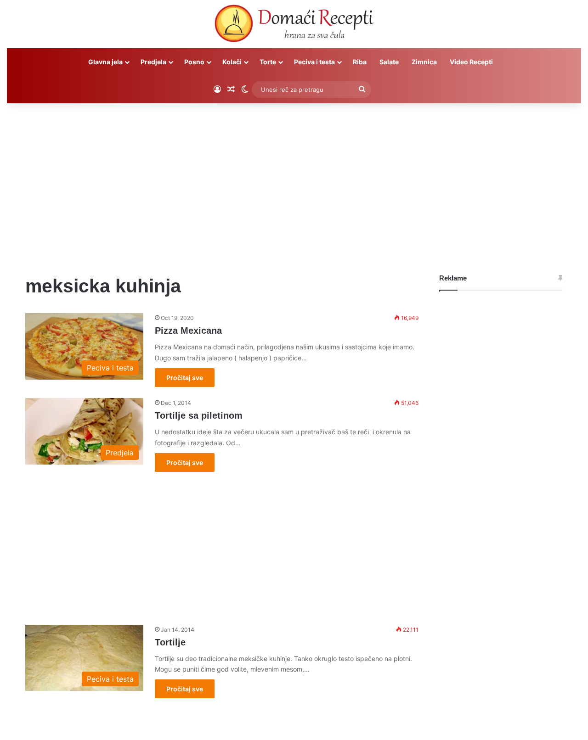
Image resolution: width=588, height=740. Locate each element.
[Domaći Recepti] (294, 25)
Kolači (232, 62)
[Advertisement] (294, 181)
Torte (268, 62)
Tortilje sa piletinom (199, 415)
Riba (360, 62)
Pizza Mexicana (188, 330)
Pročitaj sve (184, 377)
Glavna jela (105, 62)
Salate (389, 62)
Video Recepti (471, 62)
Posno (194, 62)
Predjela (153, 62)
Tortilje (170, 642)
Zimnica (424, 62)
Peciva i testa (314, 62)
